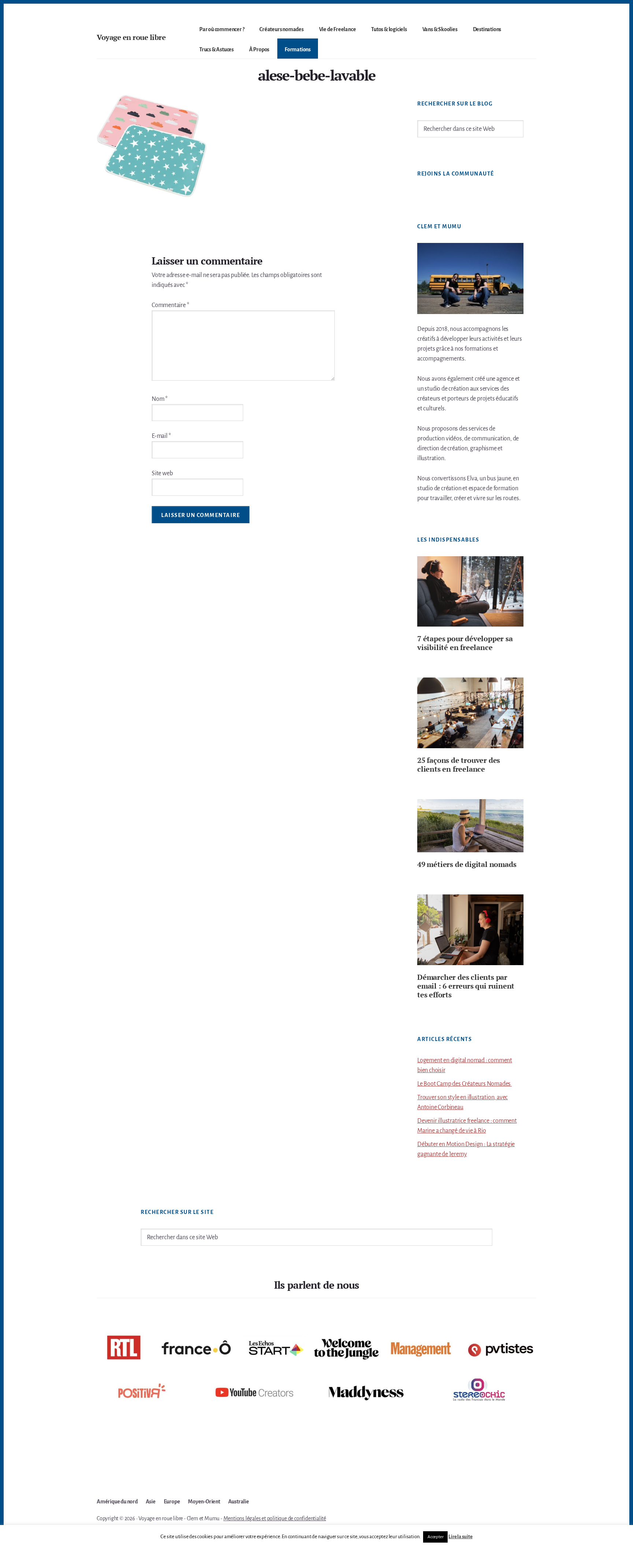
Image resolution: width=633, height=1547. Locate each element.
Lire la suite (460, 1536)
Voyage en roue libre (131, 37)
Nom (160, 399)
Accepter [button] (435, 1537)
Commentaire (170, 305)
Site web (162, 473)
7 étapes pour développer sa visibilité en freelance (465, 643)
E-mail (161, 436)
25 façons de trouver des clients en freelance (458, 764)
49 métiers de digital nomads (466, 864)
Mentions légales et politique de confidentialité (274, 1518)
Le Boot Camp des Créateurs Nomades (464, 1084)
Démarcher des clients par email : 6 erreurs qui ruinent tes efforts (465, 986)
